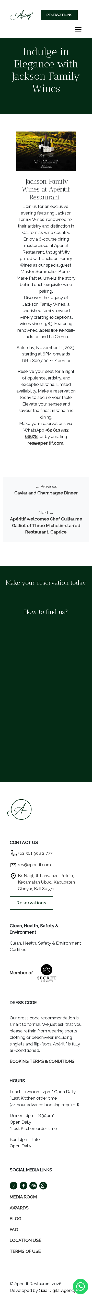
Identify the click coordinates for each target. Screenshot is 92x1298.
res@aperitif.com (34, 864)
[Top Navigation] (21, 15)
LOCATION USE (25, 1240)
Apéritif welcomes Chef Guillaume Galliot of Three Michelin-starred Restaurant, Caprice (46, 525)
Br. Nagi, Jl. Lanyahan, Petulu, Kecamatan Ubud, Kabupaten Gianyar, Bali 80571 (46, 882)
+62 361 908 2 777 (35, 853)
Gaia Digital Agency (57, 1290)
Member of (22, 972)
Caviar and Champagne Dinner (46, 492)
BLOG (15, 1218)
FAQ (14, 1229)
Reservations (59, 15)
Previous (46, 486)
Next (46, 512)
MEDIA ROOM (23, 1196)
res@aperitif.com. (46, 443)
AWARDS (19, 1207)
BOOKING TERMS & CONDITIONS (42, 1061)
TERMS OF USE (25, 1251)
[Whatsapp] (80, 1286)
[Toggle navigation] (78, 30)
